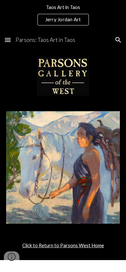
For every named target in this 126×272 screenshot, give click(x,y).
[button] (8, 40)
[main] (63, 245)
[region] (63, 15)
